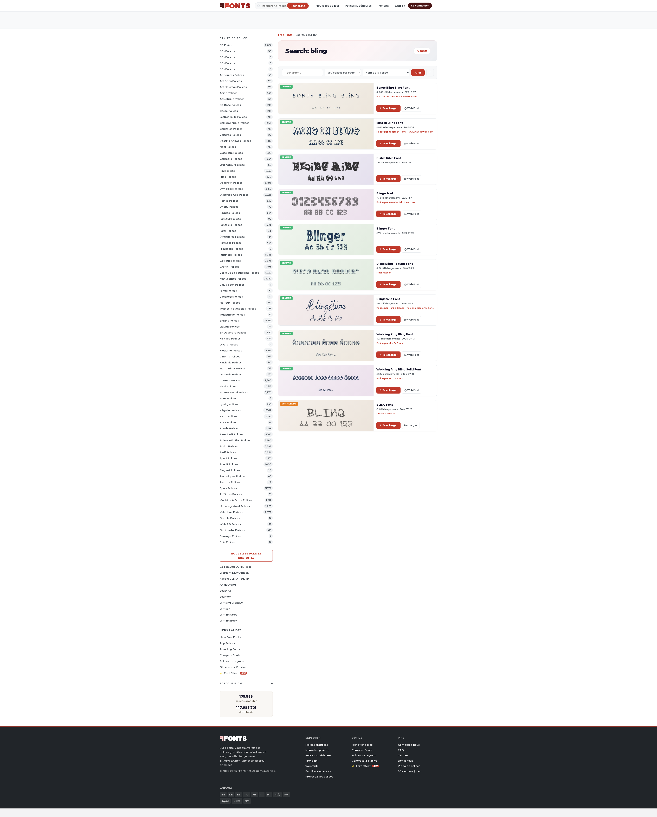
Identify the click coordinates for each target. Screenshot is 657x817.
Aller (418, 72)
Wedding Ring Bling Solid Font (398, 369)
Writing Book (228, 620)
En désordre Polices (233, 332)
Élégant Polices (230, 470)
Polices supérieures (358, 5)
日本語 (237, 800)
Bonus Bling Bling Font (393, 87)
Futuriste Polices (231, 254)
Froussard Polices (231, 248)
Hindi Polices (228, 290)
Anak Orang (228, 584)
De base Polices (230, 105)
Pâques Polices (230, 212)
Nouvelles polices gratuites (246, 555)
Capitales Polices (231, 128)
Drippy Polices (229, 206)
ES (238, 794)
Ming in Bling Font (389, 123)
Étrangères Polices (232, 236)
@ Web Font (411, 108)
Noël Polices (228, 146)
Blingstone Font (388, 299)
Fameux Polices (230, 218)
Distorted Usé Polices (234, 194)
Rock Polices (228, 422)
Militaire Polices (230, 338)
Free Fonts (285, 34)
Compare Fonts (230, 655)
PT (269, 794)
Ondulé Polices (230, 518)
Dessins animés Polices (235, 140)
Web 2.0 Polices (230, 524)
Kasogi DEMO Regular (234, 578)
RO (246, 794)
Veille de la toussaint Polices (239, 272)
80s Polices (227, 63)
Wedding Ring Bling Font (394, 334)
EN (223, 794)
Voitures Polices (230, 134)
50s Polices (227, 51)
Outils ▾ (400, 6)
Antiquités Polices (232, 75)
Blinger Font (385, 228)
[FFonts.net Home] (235, 6)
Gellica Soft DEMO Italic (235, 566)
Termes (403, 755)
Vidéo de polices (409, 766)
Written (225, 608)
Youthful (225, 590)
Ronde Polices (229, 428)
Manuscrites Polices (233, 278)
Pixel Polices (228, 386)
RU (286, 794)
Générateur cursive (233, 667)
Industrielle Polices (232, 314)
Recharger (410, 425)
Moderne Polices (231, 350)
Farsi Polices (228, 230)
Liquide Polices (230, 326)
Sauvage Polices (230, 536)
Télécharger (389, 108)
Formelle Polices (231, 242)
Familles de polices (318, 771)
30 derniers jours (409, 771)
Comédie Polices (231, 158)
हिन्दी (247, 800)
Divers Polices (229, 344)
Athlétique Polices (232, 99)
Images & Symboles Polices (238, 308)
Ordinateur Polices (232, 164)
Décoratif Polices (231, 182)
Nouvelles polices (327, 5)
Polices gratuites (316, 744)
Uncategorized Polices (235, 506)
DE (231, 794)
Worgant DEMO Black (234, 572)
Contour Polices (230, 380)
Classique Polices (231, 152)
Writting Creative (231, 602)
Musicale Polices (231, 362)
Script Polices (229, 446)
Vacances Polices (231, 296)
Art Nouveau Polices (233, 87)
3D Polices (227, 45)
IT (261, 794)
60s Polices (227, 57)
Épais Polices (228, 488)
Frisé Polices (228, 176)
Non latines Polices (233, 368)
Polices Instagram (232, 661)
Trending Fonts (230, 649)
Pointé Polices (229, 200)
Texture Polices (230, 482)
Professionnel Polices (234, 392)
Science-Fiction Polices (235, 440)
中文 (277, 794)
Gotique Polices (230, 260)
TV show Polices (231, 494)
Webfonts (312, 766)
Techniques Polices (233, 476)
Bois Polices (227, 542)
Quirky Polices (229, 404)
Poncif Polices (229, 464)
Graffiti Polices (229, 266)
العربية (225, 800)
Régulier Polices (230, 410)
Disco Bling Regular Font (394, 263)
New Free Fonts (230, 637)
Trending (383, 5)
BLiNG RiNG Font (388, 158)
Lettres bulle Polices (233, 117)
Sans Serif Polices (231, 434)
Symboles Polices (231, 188)
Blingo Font (384, 193)
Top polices (227, 643)
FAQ (401, 750)
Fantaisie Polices (231, 224)
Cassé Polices (229, 111)
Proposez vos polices (319, 776)
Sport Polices (228, 458)
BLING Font (384, 404)
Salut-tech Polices (232, 284)
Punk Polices (228, 398)
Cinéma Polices (230, 356)
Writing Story (228, 614)
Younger (225, 596)
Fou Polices (227, 170)
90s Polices (227, 69)
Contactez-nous (409, 744)
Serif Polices (228, 452)
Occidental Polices (232, 530)
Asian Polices (228, 93)
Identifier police (362, 744)
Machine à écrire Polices (236, 500)
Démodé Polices (231, 374)
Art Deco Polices (231, 81)
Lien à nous (405, 760)
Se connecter (420, 5)
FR (254, 794)
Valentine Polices (231, 512)
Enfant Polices (229, 320)
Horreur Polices (230, 302)
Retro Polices (228, 416)
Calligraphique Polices (234, 123)
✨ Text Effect (233, 673)
